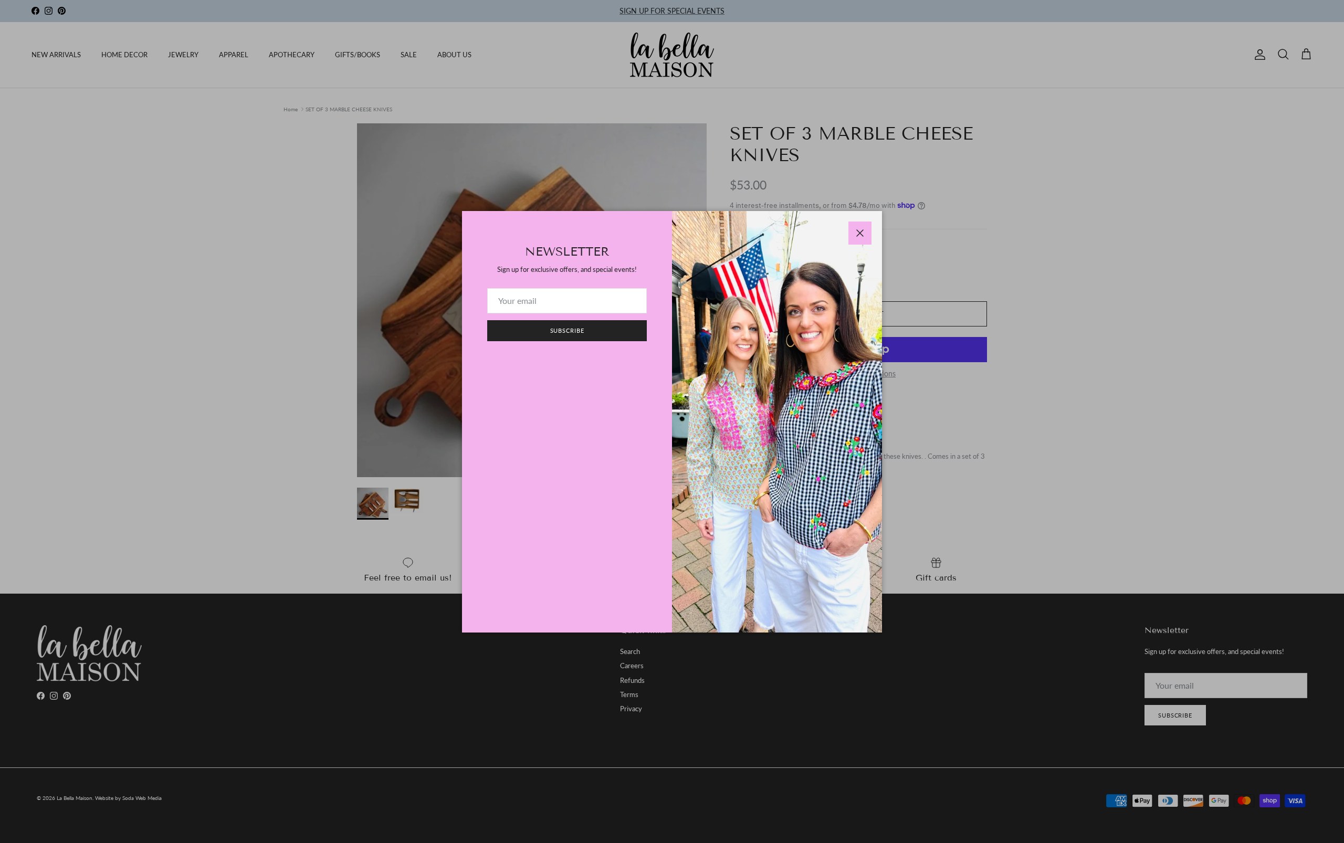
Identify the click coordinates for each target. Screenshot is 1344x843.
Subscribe (567, 330)
